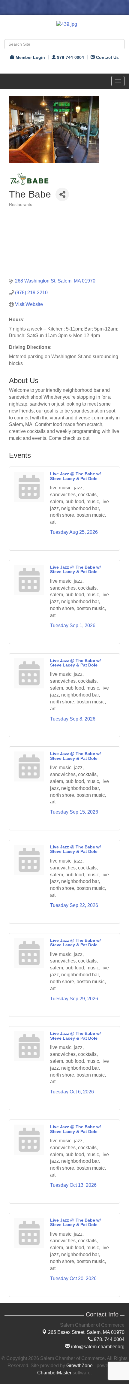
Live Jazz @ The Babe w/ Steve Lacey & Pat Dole (75, 476)
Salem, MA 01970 (86, 1332)
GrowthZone (79, 1365)
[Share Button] (62, 194)
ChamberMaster (54, 1372)
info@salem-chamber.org (97, 1346)
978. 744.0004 (108, 1339)
